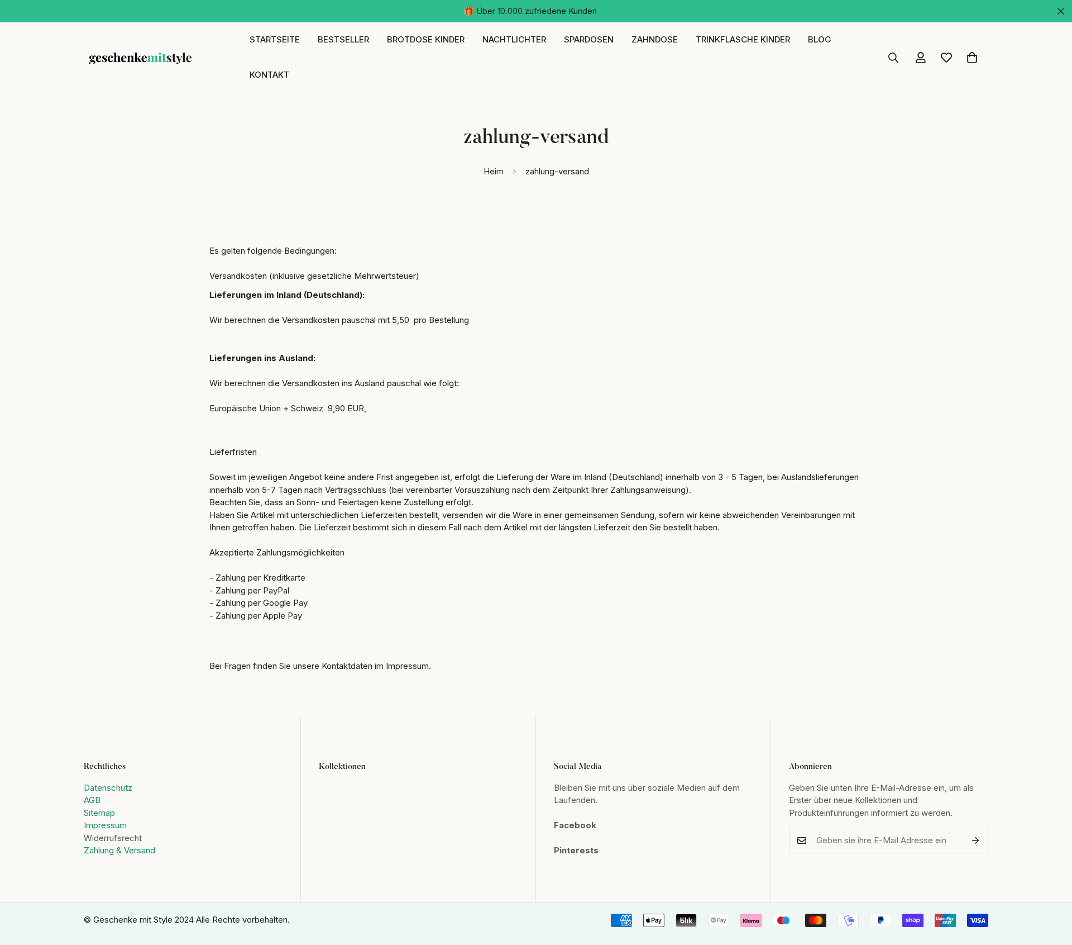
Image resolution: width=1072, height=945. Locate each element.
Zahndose (654, 39)
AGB (92, 800)
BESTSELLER (343, 39)
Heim (494, 171)
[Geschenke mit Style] (158, 57)
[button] (972, 57)
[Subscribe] (975, 840)
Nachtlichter (514, 39)
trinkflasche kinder (743, 39)
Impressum (105, 825)
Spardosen (589, 39)
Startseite (275, 39)
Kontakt (269, 74)
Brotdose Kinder (426, 39)
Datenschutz (108, 787)
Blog (819, 39)
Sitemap (99, 813)
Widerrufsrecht (113, 838)
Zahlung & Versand (119, 850)
